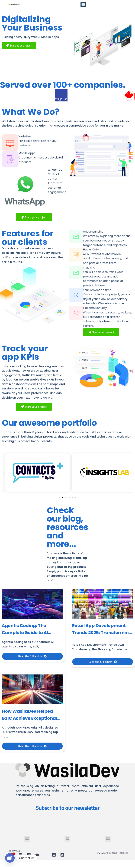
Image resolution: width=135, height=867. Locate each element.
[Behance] (55, 855)
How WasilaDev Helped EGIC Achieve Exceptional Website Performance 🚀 (29, 718)
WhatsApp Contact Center (55, 174)
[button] (83, 4)
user (62, 366)
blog (71, 519)
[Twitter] (21, 855)
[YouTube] (38, 855)
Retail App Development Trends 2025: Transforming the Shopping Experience (102, 633)
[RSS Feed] (63, 855)
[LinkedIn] (30, 855)
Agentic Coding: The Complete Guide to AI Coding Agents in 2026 (26, 633)
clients (32, 242)
